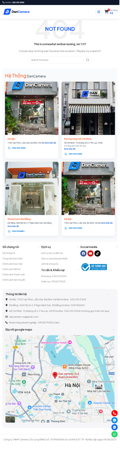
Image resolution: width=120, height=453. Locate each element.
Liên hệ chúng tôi (49, 263)
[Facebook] (83, 253)
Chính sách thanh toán (13, 274)
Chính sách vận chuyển (13, 279)
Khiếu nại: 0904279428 (53, 281)
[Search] (87, 59)
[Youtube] (90, 253)
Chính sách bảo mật (12, 263)
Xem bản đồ (50, 143)
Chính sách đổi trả (11, 269)
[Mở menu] (99, 12)
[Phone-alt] (114, 413)
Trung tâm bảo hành (12, 258)
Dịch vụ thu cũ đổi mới (52, 253)
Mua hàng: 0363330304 (53, 276)
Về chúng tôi (8, 253)
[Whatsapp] (114, 434)
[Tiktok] (97, 253)
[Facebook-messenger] (114, 420)
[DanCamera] (16, 12)
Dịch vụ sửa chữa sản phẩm (54, 258)
